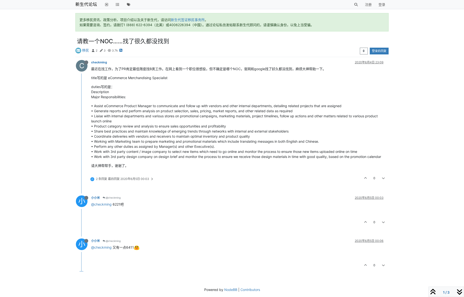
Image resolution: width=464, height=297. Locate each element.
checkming (99, 62)
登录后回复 (379, 51)
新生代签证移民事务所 (188, 20)
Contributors (250, 290)
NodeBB (230, 290)
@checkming (113, 197)
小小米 (95, 198)
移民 (85, 50)
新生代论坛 (86, 4)
